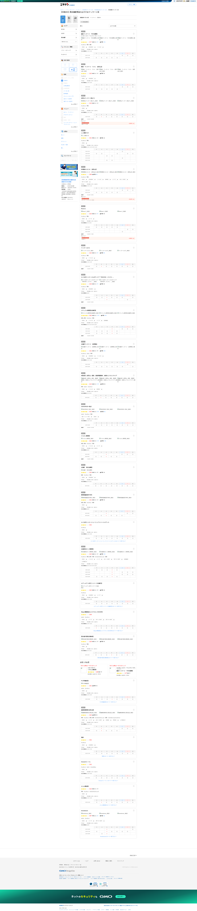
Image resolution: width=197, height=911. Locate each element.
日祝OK (83, 78)
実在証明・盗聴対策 (62, 878)
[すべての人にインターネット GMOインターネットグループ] (186, 1)
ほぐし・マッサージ (68, 112)
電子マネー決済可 (85, 181)
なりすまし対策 (109, 878)
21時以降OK (91, 78)
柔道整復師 (106, 320)
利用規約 (61, 864)
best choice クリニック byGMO (65, 867)
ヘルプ (86, 861)
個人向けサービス (123, 909)
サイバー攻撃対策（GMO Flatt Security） (98, 878)
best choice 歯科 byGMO (80, 867)
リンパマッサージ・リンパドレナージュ (70, 123)
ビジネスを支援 (82, 909)
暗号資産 (117, 909)
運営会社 (66, 864)
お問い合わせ (97, 861)
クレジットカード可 (68, 96)
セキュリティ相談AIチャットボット (108, 876)
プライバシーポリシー (75, 864)
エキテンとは (76, 861)
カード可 (114, 179)
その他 (129, 909)
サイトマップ (120, 861)
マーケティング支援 (96, 909)
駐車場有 (106, 179)
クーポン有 (99, 179)
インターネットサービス (63, 909)
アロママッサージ (68, 114)
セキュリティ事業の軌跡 (118, 878)
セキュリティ (88, 909)
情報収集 (107, 909)
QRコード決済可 (123, 179)
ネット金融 (112, 909)
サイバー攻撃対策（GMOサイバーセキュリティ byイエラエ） (78, 878)
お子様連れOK (84, 561)
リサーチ (102, 909)
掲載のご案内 (109, 861)
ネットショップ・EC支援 (73, 909)
